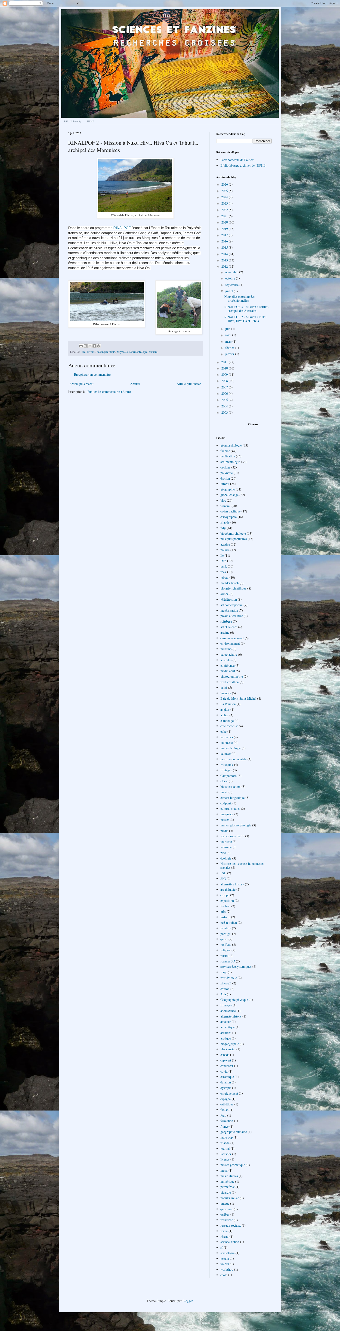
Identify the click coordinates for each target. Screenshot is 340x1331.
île (84, 352)
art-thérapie (227, 889)
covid (224, 1071)
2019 (225, 228)
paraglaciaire (228, 654)
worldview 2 (228, 977)
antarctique (227, 1027)
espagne (225, 1099)
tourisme (226, 841)
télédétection (228, 599)
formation (226, 1121)
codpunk (226, 803)
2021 (225, 216)
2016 (225, 241)
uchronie (226, 847)
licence (224, 1159)
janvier (230, 354)
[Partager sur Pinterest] (98, 346)
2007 (225, 387)
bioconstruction (230, 786)
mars (228, 341)
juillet (229, 291)
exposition (227, 900)
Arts (223, 994)
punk (223, 566)
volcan (224, 1264)
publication (227, 456)
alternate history (230, 1016)
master (224, 819)
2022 (225, 210)
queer (224, 939)
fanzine (225, 451)
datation (225, 1082)
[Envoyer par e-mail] (81, 346)
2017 (225, 235)
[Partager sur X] (89, 346)
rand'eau (225, 944)
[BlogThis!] (85, 346)
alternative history (232, 884)
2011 (225, 362)
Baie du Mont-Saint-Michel (238, 698)
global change (229, 495)
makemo (226, 649)
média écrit (227, 671)
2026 (225, 184)
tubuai (224, 577)
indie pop (226, 1137)
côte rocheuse (229, 726)
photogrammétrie (231, 676)
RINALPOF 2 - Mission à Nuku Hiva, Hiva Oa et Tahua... (245, 319)
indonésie (226, 742)
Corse (224, 781)
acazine (225, 544)
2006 (225, 393)
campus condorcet (232, 638)
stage (223, 972)
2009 (225, 374)
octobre (230, 278)
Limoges (226, 1005)
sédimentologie (138, 352)
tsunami (153, 352)
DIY (223, 560)
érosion (225, 478)
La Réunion (228, 704)
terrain (224, 1258)
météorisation (229, 610)
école (223, 1275)
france (224, 1126)
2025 (225, 191)
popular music (229, 1198)
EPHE (90, 121)
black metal (227, 1049)
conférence (227, 665)
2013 (225, 260)
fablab (224, 1110)
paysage (225, 753)
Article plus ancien (189, 384)
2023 (225, 203)
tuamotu (225, 693)
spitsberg (226, 621)
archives (225, 1032)
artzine (224, 632)
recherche (226, 1220)
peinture (225, 928)
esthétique (226, 1104)
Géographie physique (234, 999)
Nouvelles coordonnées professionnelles (239, 298)
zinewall (225, 983)
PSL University (72, 121)
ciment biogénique (232, 797)
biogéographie (229, 1044)
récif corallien (229, 682)
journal (225, 1148)
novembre (232, 272)
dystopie (225, 1088)
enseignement (229, 1093)
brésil (224, 792)
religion (225, 950)
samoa (224, 594)
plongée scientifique (233, 588)
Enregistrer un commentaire (92, 374)
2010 (225, 368)
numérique (227, 1181)
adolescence (228, 1010)
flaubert (225, 906)
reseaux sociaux (230, 1225)
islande (224, 522)
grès (223, 911)
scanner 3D (227, 961)
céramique (227, 1076)
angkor (224, 709)
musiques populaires (233, 539)
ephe (223, 731)
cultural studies (230, 808)
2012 (225, 266)
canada (224, 1054)
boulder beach (229, 583)
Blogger (187, 1301)
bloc (223, 500)
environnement (230, 643)
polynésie (122, 352)
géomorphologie (231, 445)
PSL (223, 873)
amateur (225, 1021)
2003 (225, 412)
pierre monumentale (233, 759)
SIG (223, 878)
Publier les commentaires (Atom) (109, 391)
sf (221, 1247)
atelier (224, 715)
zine (223, 852)
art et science (228, 627)
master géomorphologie (235, 825)
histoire (225, 917)
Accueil (135, 384)
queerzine (226, 1209)
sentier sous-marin (232, 836)
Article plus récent (81, 384)
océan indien (228, 922)
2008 (225, 381)
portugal (225, 933)
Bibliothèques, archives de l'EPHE (243, 165)
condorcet (226, 1066)
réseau (224, 1236)
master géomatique (232, 1165)
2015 (225, 247)
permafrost (227, 1187)
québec (224, 1214)
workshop (226, 1269)
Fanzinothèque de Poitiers (237, 160)
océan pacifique (106, 352)
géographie (227, 489)
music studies (229, 1176)
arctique (225, 1038)
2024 (225, 197)
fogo (223, 1115)
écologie (225, 858)
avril (228, 335)
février (230, 347)
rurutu (224, 955)
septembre (232, 284)
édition (224, 989)
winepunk (226, 764)
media (224, 830)
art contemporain (231, 605)
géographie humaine (233, 1131)
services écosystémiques (235, 966)
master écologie (230, 748)
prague (224, 1203)
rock (223, 572)
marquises (226, 814)
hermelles (226, 737)
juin (228, 328)
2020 (225, 222)
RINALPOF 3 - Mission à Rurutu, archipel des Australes (246, 308)
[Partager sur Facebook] (94, 346)
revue (224, 1231)
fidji (223, 528)
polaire (224, 550)
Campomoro (228, 775)
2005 (225, 399)
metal (224, 1170)
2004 (225, 406)
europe (224, 895)
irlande (224, 1143)
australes (226, 660)
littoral (91, 352)
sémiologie (227, 1253)
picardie (225, 1192)
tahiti (223, 687)
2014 (225, 254)
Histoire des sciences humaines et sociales (242, 865)
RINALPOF (122, 228)
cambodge (227, 720)
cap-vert (225, 1060)
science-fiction (229, 1242)
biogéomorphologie (233, 533)
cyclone (225, 467)
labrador (225, 1154)
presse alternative (231, 616)
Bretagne (226, 770)
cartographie (228, 517)
